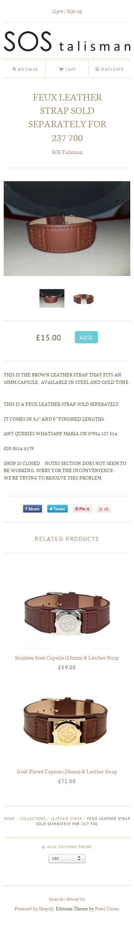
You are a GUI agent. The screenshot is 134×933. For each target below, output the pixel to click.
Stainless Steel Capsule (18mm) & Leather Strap (67, 657)
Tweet (59, 509)
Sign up (74, 11)
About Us (75, 898)
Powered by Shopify (34, 908)
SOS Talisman (67, 152)
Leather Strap (66, 818)
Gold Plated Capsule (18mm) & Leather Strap (67, 771)
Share (33, 509)
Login (57, 11)
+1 (106, 509)
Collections (33, 818)
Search (56, 898)
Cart (67, 68)
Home (9, 818)
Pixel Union (107, 908)
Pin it (84, 509)
